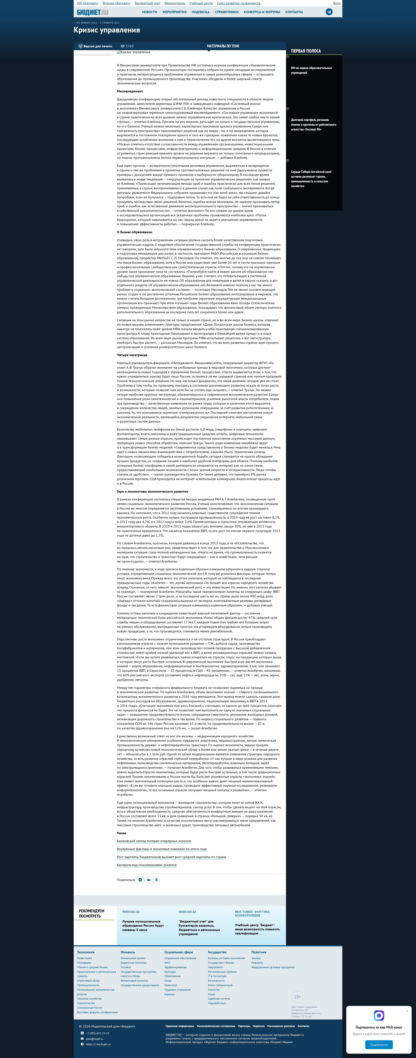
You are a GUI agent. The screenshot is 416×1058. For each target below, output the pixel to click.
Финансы (128, 952)
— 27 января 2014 (109, 22)
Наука (211, 994)
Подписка (201, 12)
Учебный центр (201, 3)
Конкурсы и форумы (262, 12)
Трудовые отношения (177, 990)
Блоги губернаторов (220, 985)
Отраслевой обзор (88, 980)
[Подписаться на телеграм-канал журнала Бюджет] (329, 12)
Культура (170, 972)
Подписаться (379, 1045)
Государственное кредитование (140, 985)
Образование (172, 976)
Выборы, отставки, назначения (226, 958)
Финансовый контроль (134, 980)
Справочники (227, 12)
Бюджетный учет (147, 3)
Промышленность (88, 985)
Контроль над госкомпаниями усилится (147, 865)
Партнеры (244, 1026)
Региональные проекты (222, 972)
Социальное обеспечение (180, 958)
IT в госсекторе (217, 976)
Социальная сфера (178, 952)
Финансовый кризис (133, 958)
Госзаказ (126, 967)
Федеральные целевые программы (273, 967)
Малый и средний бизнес (92, 967)
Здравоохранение (175, 967)
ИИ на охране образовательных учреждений (311, 70)
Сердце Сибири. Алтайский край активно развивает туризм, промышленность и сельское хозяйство (311, 178)
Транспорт (170, 985)
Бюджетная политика (133, 963)
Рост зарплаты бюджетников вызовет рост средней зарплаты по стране (171, 857)
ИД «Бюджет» (87, 3)
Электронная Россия (89, 1008)
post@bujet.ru (94, 1039)
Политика (259, 952)
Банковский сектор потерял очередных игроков (154, 841)
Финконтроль (174, 3)
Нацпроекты (215, 967)
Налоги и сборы (130, 976)
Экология (213, 990)
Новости (149, 12)
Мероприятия (174, 12)
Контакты (294, 12)
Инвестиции (84, 958)
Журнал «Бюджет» (116, 3)
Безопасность (216, 980)
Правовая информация (180, 1026)
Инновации (84, 963)
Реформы (257, 963)
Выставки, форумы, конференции (97, 1012)
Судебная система (219, 998)
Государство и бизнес (221, 963)
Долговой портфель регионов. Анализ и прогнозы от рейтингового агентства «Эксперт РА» (313, 124)
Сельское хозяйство (89, 998)
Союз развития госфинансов (238, 3)
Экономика (85, 952)
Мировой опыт (217, 1003)
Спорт (168, 980)
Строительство (86, 1003)
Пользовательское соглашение (216, 1026)
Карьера (169, 994)
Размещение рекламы (281, 1026)
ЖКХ (167, 963)
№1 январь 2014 (86, 22)
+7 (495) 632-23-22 (97, 1033)
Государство (217, 952)
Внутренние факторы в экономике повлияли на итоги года (162, 849)
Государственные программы (138, 972)
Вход (337, 3)
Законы (256, 958)
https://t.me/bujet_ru (98, 1044)
